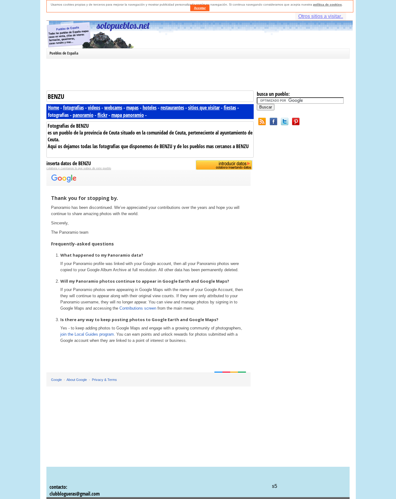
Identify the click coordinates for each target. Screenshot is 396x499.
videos (94, 107)
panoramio (83, 115)
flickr (102, 115)
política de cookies (327, 4)
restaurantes (172, 107)
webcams (113, 107)
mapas (132, 107)
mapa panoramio (127, 115)
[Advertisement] (196, 76)
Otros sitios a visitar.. (320, 16)
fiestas (230, 107)
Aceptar (200, 8)
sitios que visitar (204, 107)
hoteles (150, 107)
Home (53, 107)
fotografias (73, 107)
